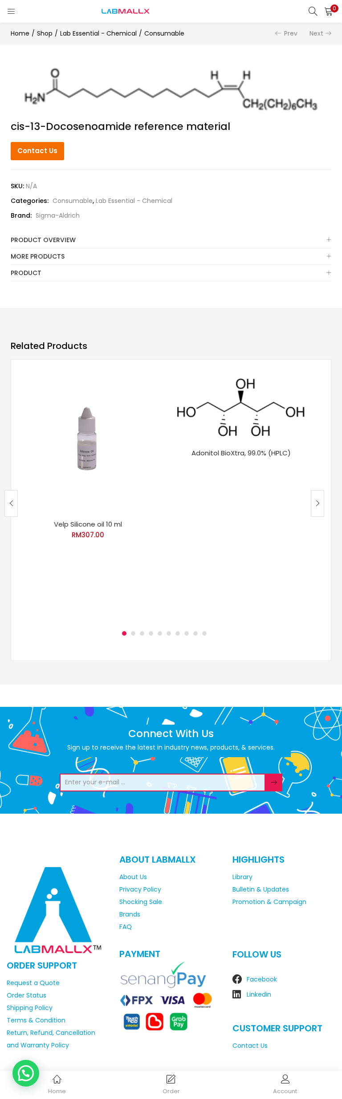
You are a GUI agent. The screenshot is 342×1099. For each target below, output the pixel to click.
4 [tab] (151, 633)
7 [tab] (177, 633)
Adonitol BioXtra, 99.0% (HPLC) (241, 453)
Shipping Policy (30, 1007)
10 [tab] (204, 633)
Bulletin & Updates (260, 889)
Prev (290, 33)
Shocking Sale (140, 901)
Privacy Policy (140, 889)
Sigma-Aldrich (58, 215)
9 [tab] (195, 633)
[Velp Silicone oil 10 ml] (88, 442)
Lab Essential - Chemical (98, 33)
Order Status (26, 995)
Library (242, 876)
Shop (45, 33)
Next (316, 33)
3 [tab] (142, 633)
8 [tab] (186, 633)
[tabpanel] (88, 496)
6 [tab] (169, 633)
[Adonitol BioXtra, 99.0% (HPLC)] (241, 406)
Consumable (164, 33)
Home (20, 33)
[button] (328, 11)
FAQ (125, 926)
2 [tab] (133, 633)
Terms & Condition (36, 1020)
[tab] (171, 240)
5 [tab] (160, 633)
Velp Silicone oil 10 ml (88, 524)
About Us (133, 876)
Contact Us (37, 150)
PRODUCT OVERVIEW (43, 239)
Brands (129, 914)
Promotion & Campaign (269, 901)
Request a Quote (33, 982)
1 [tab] (124, 633)
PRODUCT (26, 272)
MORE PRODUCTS (38, 256)
